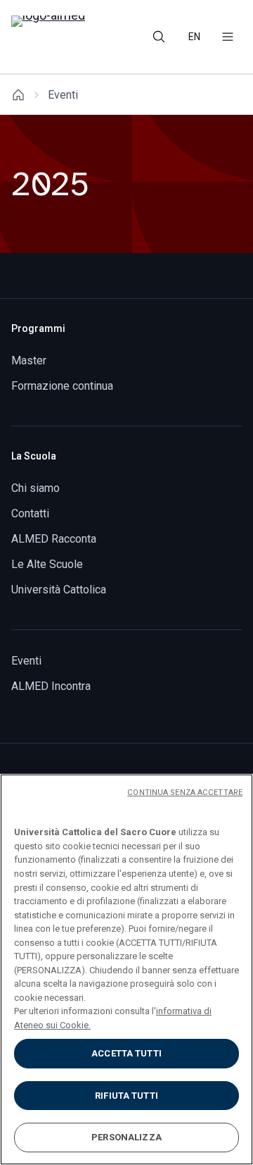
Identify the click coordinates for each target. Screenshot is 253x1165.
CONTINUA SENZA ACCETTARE (184, 792)
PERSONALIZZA (126, 1137)
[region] (126, 969)
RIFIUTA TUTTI (126, 1095)
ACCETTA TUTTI (126, 1053)
